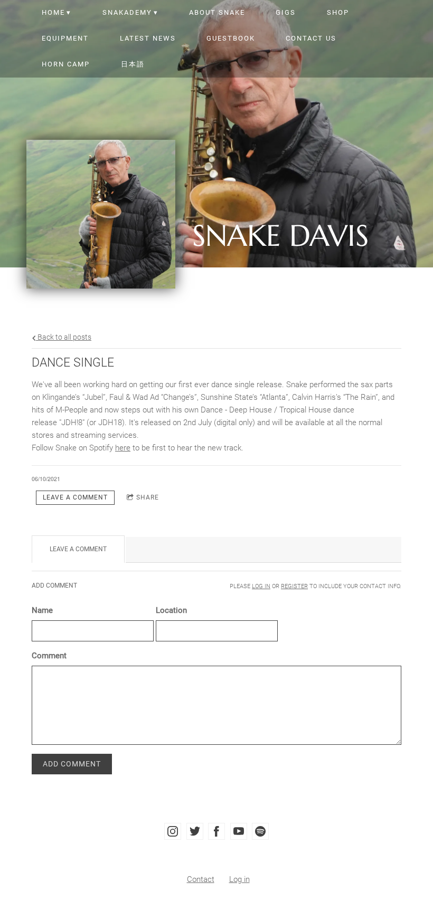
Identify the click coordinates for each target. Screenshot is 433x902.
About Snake (217, 12)
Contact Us (311, 38)
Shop (338, 12)
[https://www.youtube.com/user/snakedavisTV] (238, 831)
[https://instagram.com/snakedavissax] (172, 831)
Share (147, 497)
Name (42, 610)
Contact (200, 879)
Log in (239, 879)
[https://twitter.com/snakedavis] (194, 831)
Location (171, 610)
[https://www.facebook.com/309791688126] (216, 831)
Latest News (148, 38)
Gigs (286, 12)
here (122, 448)
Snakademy (127, 12)
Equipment (65, 38)
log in (261, 586)
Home (53, 12)
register (294, 586)
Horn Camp (66, 64)
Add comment (72, 764)
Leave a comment (75, 497)
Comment (49, 655)
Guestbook (230, 38)
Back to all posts (63, 337)
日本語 (133, 64)
